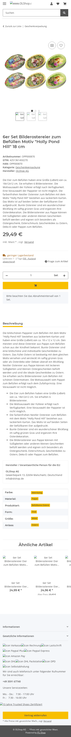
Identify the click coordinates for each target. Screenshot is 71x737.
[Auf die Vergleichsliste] (52, 45)
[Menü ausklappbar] (4, 2)
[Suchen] (64, 12)
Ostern (35, 525)
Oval (34, 512)
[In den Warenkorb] (5, 37)
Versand (29, 242)
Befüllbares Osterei (40, 505)
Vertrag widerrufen (35, 715)
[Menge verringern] (7, 275)
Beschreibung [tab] (13, 323)
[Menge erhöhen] (64, 275)
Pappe (35, 499)
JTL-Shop (41, 732)
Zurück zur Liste (13, 26)
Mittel (34, 518)
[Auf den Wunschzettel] (61, 45)
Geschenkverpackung (28, 167)
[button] (51, 3)
